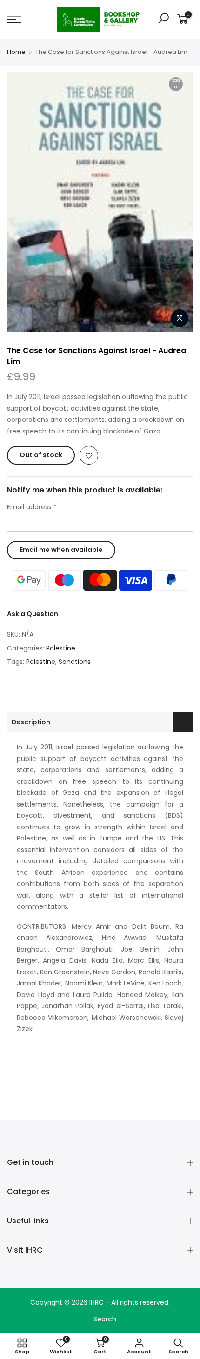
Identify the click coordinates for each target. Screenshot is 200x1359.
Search (104, 1319)
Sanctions (75, 661)
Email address (32, 507)
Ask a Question (32, 613)
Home (16, 52)
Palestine (60, 648)
